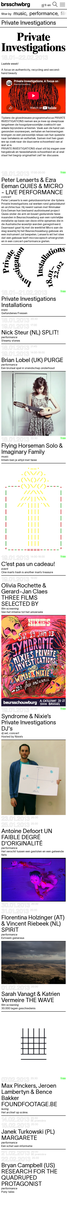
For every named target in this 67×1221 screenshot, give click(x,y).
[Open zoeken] (55, 4)
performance (43, 13)
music (19, 13)
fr (46, 5)
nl (43, 5)
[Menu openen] (62, 4)
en (49, 5)
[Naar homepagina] (16, 4)
